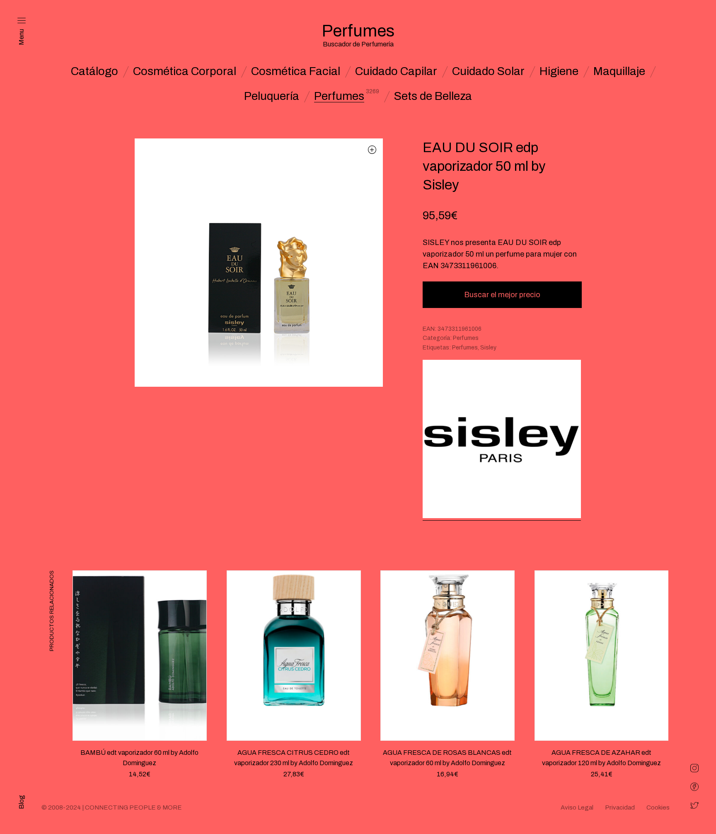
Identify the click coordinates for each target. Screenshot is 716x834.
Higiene (558, 71)
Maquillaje (619, 71)
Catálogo (94, 71)
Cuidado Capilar (396, 71)
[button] (372, 149)
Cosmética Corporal (184, 71)
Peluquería (271, 96)
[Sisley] (502, 440)
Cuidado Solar (488, 71)
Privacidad (620, 807)
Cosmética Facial (295, 71)
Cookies (658, 807)
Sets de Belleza (433, 96)
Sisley (488, 347)
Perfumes (339, 96)
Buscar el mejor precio (502, 295)
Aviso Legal (577, 807)
